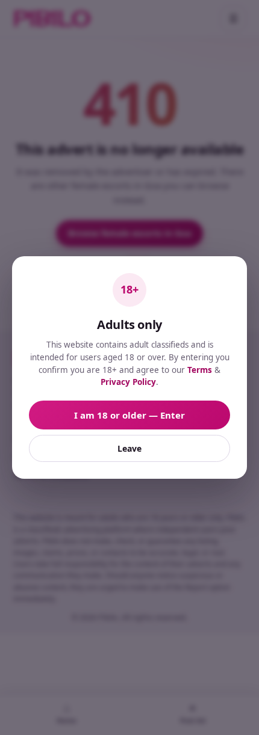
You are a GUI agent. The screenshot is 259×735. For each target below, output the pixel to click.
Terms (199, 369)
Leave (129, 448)
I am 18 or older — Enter (129, 415)
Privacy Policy (128, 382)
